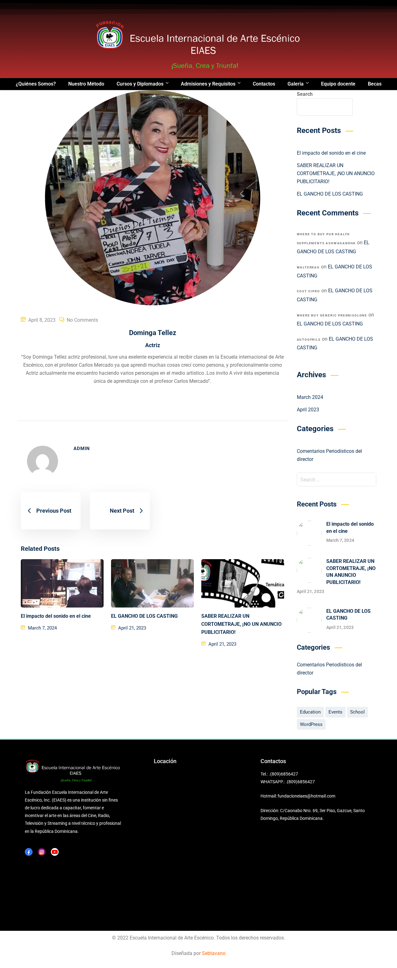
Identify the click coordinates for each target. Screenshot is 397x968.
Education (310, 712)
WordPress (311, 724)
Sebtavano (213, 953)
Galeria (296, 84)
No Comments (82, 320)
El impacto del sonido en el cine (56, 616)
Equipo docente (338, 84)
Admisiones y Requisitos (208, 84)
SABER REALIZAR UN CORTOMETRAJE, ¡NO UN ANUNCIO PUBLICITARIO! (241, 624)
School (357, 712)
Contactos (264, 84)
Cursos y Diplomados (140, 84)
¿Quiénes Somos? (36, 84)
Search (305, 94)
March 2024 (310, 397)
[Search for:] (337, 479)
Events (335, 712)
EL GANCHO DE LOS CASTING (144, 616)
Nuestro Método (86, 84)
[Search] (367, 479)
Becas (374, 84)
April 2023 (308, 410)
